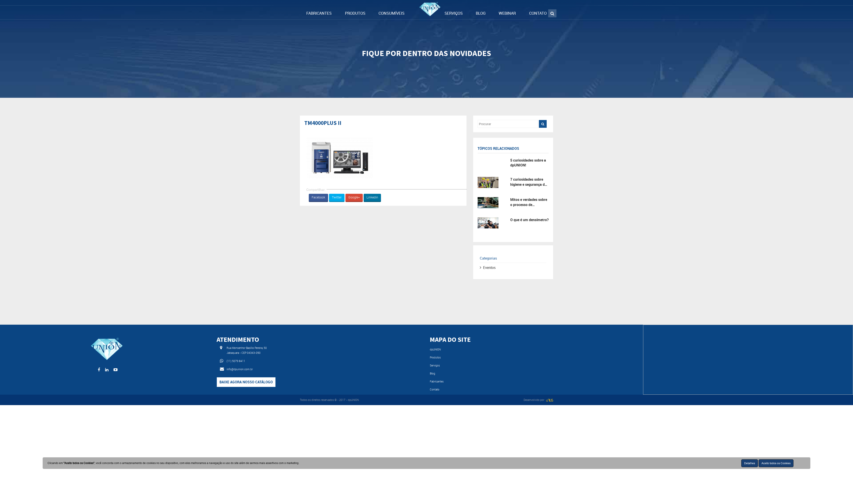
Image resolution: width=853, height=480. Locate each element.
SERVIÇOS (453, 13)
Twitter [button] (337, 197)
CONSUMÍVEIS (392, 13)
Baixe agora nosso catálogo (246, 382)
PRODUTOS (355, 13)
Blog (432, 373)
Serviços (435, 365)
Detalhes (749, 463)
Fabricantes (437, 381)
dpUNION (435, 349)
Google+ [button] (354, 197)
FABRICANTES (319, 13)
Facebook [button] (318, 197)
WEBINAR (507, 13)
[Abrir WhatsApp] (842, 469)
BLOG (481, 13)
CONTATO (538, 13)
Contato (434, 389)
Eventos (489, 267)
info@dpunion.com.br (240, 369)
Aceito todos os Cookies (776, 463)
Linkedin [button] (372, 197)
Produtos (435, 357)
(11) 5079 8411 (236, 361)
